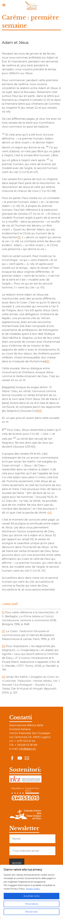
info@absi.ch (27, 748)
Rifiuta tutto (31, 911)
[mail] (27, 757)
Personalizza (31, 904)
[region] (31, 891)
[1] (19, 237)
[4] (50, 512)
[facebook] (12, 757)
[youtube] (19, 757)
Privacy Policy (33, 888)
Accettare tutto (32, 896)
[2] (47, 361)
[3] (40, 410)
